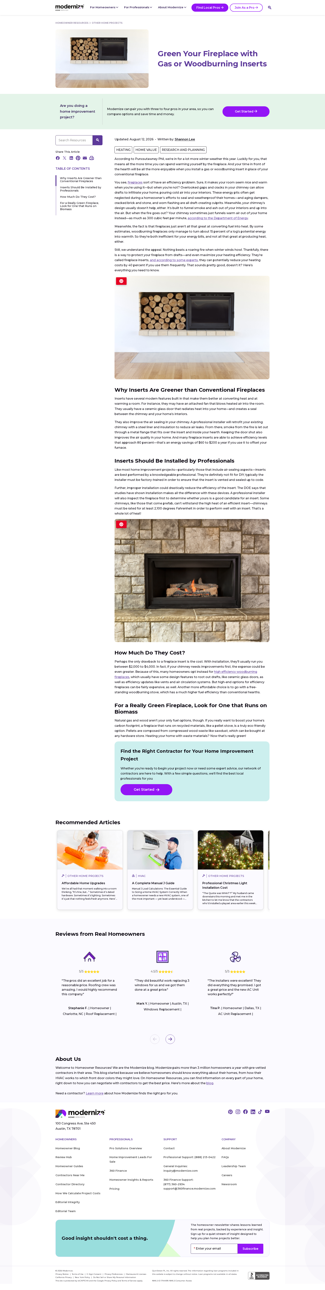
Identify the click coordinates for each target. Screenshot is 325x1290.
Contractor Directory (69, 1184)
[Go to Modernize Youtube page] (267, 1112)
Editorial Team (65, 1211)
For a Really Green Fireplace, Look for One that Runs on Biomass (79, 206)
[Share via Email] (85, 158)
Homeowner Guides (69, 1166)
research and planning (183, 150)
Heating (123, 150)
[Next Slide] (170, 1039)
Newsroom (229, 1184)
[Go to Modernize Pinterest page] (230, 1112)
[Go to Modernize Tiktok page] (260, 1112)
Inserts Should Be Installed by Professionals (80, 189)
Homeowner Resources (71, 22)
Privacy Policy (110, 1280)
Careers (227, 1175)
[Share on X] (64, 158)
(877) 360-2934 (174, 1184)
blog (209, 1083)
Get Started (244, 111)
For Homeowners (103, 7)
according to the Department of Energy (218, 218)
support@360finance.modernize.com (189, 1188)
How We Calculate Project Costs (77, 1193)
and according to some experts (174, 260)
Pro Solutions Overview (125, 1148)
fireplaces (135, 182)
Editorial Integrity (67, 1202)
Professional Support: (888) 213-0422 (189, 1157)
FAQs (225, 1157)
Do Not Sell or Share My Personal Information (114, 1277)
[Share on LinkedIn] (71, 158)
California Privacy (63, 1277)
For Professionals (137, 7)
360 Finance (118, 1170)
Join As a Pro (244, 7)
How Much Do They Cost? (78, 196)
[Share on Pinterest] (78, 158)
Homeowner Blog (67, 1148)
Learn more (94, 1093)
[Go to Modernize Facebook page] (245, 1112)
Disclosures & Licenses (136, 1274)
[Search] (270, 7)
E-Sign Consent (94, 1274)
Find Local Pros (208, 7)
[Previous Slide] (154, 1039)
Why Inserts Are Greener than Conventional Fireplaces (81, 179)
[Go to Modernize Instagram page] (238, 1112)
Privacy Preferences (114, 1274)
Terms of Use (78, 1274)
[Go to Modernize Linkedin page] (253, 1112)
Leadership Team (234, 1166)
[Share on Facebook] (57, 158)
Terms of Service (129, 1280)
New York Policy (82, 1277)
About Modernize (171, 7)
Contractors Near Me (69, 1175)
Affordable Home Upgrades (83, 883)
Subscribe (250, 1248)
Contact (169, 1148)
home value (146, 150)
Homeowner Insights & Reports (131, 1179)
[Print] (91, 158)
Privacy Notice (62, 1274)
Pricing (114, 1188)
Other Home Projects (107, 22)
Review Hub (63, 1157)
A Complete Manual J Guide (153, 883)
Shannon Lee (185, 139)
